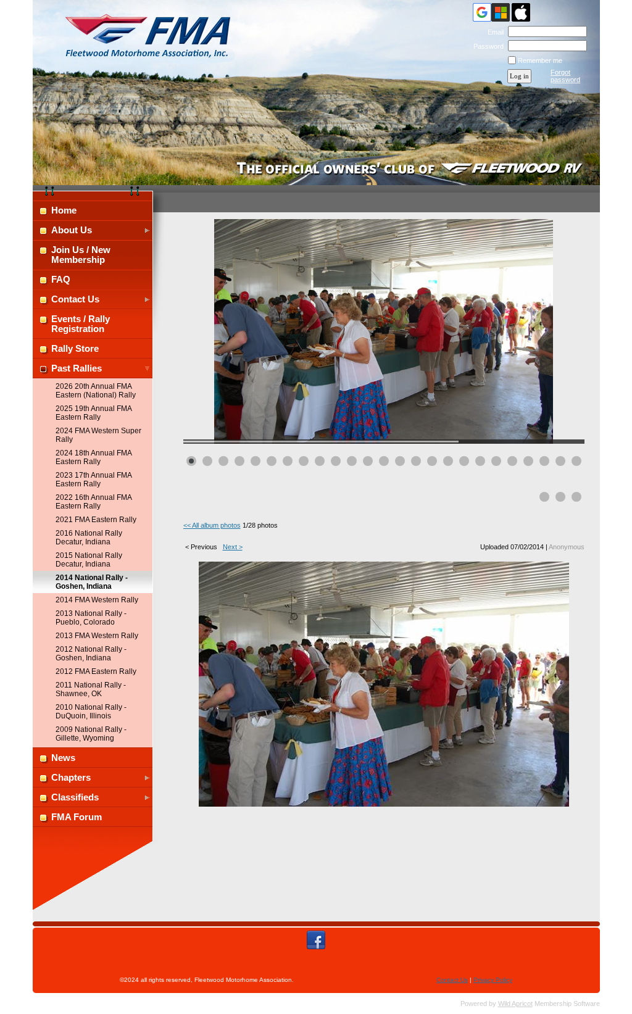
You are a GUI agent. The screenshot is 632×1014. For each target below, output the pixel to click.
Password (486, 46)
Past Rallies (76, 368)
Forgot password (565, 76)
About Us (71, 230)
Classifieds (75, 797)
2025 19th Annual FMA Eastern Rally (93, 413)
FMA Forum (76, 817)
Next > (233, 547)
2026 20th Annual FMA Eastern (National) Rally (96, 390)
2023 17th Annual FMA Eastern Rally (93, 479)
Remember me (540, 60)
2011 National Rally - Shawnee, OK (91, 689)
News (63, 758)
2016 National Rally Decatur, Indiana (89, 537)
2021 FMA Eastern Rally (96, 519)
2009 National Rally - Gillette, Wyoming (91, 733)
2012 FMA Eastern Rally (96, 671)
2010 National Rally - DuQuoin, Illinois (91, 711)
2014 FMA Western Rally (97, 600)
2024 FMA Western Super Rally (98, 435)
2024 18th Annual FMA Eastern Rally (93, 457)
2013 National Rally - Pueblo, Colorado (91, 617)
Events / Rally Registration (80, 324)
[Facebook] (316, 940)
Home (64, 210)
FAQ (60, 280)
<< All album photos (212, 525)
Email (493, 32)
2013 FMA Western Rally (97, 635)
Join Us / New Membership (80, 255)
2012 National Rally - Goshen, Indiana (91, 653)
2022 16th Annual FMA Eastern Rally (93, 501)
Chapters (71, 778)
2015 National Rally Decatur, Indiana (89, 559)
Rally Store (75, 349)
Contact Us (75, 299)
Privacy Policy (492, 979)
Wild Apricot (515, 1003)
